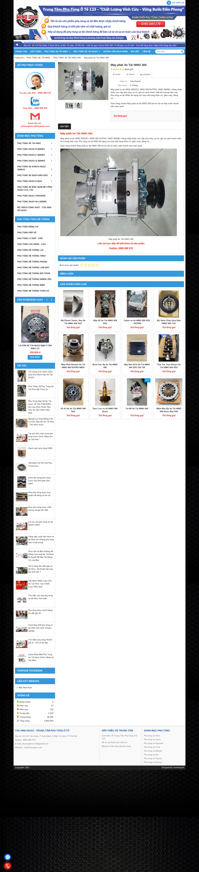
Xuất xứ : (124, 81)
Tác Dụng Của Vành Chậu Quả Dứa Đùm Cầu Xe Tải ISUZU (40, 374)
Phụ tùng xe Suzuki (153, 762)
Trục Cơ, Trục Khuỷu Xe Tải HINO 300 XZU (169, 366)
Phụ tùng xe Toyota (153, 758)
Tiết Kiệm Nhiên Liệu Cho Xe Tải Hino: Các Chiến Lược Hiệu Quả (40, 584)
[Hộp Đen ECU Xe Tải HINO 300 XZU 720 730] (137, 348)
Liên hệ (146, 51)
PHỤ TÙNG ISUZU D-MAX (29, 181)
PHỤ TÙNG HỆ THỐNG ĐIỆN (31, 285)
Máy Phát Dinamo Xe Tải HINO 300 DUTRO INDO (73, 366)
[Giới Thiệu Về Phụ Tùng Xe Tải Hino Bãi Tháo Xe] (22, 396)
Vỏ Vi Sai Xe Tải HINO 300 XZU (73, 410)
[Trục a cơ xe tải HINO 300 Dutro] (105, 392)
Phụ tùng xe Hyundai (153, 743)
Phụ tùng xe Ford (152, 747)
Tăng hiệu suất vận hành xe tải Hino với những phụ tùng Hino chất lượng (41, 539)
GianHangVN (178, 768)
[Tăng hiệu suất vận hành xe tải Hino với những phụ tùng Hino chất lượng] (22, 546)
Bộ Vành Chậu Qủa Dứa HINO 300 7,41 (169, 322)
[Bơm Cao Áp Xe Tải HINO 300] (105, 348)
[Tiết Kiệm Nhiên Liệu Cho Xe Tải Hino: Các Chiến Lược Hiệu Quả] (22, 590)
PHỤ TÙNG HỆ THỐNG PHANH (32, 261)
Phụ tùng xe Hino (152, 735)
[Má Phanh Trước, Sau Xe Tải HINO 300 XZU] (73, 304)
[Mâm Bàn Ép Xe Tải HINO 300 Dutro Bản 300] (168, 392)
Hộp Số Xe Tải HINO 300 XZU (105, 322)
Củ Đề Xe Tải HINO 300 (137, 408)
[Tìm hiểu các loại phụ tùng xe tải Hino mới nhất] (22, 605)
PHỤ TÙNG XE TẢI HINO (56, 51)
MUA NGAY (35, 357)
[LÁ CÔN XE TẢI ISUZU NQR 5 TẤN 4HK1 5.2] (35, 324)
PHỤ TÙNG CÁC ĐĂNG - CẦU (31, 244)
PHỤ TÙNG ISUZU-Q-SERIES (31, 161)
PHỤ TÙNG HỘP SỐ (26, 232)
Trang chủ (21, 51)
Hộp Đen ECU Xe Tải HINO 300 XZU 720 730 (137, 366)
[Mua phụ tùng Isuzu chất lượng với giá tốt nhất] (22, 516)
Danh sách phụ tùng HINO (40, 448)
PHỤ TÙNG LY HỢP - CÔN (30, 238)
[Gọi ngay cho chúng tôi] (7, 866)
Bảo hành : (123, 85)
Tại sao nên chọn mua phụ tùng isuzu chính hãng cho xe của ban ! (40, 436)
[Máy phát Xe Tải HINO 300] (83, 81)
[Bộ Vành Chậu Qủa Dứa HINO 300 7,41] (168, 304)
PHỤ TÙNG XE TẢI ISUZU (85, 51)
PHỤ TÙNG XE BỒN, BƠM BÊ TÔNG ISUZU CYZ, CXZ (34, 188)
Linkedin (146, 75)
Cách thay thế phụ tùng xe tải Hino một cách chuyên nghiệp (40, 628)
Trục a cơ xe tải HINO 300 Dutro (105, 410)
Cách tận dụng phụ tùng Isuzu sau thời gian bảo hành (39, 480)
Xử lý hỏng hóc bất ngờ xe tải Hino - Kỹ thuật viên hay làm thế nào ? (40, 569)
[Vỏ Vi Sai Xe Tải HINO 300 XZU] (73, 392)
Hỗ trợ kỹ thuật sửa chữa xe (114, 742)
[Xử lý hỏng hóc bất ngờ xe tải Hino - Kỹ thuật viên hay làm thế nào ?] (22, 575)
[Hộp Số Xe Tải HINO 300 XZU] (105, 304)
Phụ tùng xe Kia (151, 754)
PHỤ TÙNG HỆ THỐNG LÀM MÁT (33, 267)
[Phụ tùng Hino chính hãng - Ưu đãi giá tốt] (22, 620)
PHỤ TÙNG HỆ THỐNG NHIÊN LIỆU (34, 279)
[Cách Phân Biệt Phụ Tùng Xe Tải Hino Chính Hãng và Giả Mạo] (22, 664)
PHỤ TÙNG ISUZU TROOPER (31, 196)
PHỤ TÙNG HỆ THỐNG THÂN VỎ (33, 291)
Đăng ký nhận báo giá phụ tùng (116, 746)
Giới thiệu (35, 51)
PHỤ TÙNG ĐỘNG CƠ (27, 226)
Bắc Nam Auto (25, 687)
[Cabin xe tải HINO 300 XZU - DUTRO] (137, 304)
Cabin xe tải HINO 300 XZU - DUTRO (137, 322)
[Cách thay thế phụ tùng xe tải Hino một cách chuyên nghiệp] (22, 634)
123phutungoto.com (33, 747)
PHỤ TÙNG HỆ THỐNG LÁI (30, 250)
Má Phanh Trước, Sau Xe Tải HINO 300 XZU (73, 322)
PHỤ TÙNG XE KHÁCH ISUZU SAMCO (31, 168)
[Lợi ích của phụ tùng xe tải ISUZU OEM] (22, 531)
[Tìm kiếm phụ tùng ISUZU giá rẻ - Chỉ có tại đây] (22, 649)
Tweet (131, 75)
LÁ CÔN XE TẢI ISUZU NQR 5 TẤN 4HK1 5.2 (35, 347)
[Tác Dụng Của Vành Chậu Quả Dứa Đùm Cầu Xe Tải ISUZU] (22, 381)
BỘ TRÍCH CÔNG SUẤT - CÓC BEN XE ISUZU (34, 208)
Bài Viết (135, 51)
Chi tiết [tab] (64, 126)
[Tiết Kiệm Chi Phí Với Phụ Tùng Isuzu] (22, 472)
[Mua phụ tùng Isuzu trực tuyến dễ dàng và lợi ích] (22, 502)
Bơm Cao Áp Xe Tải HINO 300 (105, 366)
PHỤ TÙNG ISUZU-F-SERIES (31, 155)
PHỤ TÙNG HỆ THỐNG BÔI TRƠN (33, 273)
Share (117, 75)
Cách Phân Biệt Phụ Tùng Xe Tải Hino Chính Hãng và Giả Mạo (40, 657)
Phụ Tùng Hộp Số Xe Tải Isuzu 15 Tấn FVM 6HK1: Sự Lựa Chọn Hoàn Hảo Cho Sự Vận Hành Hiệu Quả (40, 407)
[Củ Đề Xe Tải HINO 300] (137, 392)
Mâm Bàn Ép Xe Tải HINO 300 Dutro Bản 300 (168, 410)
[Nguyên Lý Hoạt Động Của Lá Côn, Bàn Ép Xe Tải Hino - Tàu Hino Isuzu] (22, 428)
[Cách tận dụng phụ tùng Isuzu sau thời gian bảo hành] (22, 487)
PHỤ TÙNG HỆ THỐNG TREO (31, 256)
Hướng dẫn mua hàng (115, 51)
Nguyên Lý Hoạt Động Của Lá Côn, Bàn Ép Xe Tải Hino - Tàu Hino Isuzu (41, 422)
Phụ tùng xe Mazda (153, 751)
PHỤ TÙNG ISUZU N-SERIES (31, 149)
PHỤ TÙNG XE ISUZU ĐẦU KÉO (32, 175)
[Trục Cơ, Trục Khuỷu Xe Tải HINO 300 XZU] (168, 348)
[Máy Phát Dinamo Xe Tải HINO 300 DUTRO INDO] (73, 348)
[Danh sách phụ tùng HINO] (22, 457)
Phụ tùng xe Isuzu (152, 739)
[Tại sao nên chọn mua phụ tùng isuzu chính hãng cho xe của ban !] (22, 443)
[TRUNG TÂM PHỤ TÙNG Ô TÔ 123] (99, 47)
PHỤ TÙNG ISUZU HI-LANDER (31, 201)
